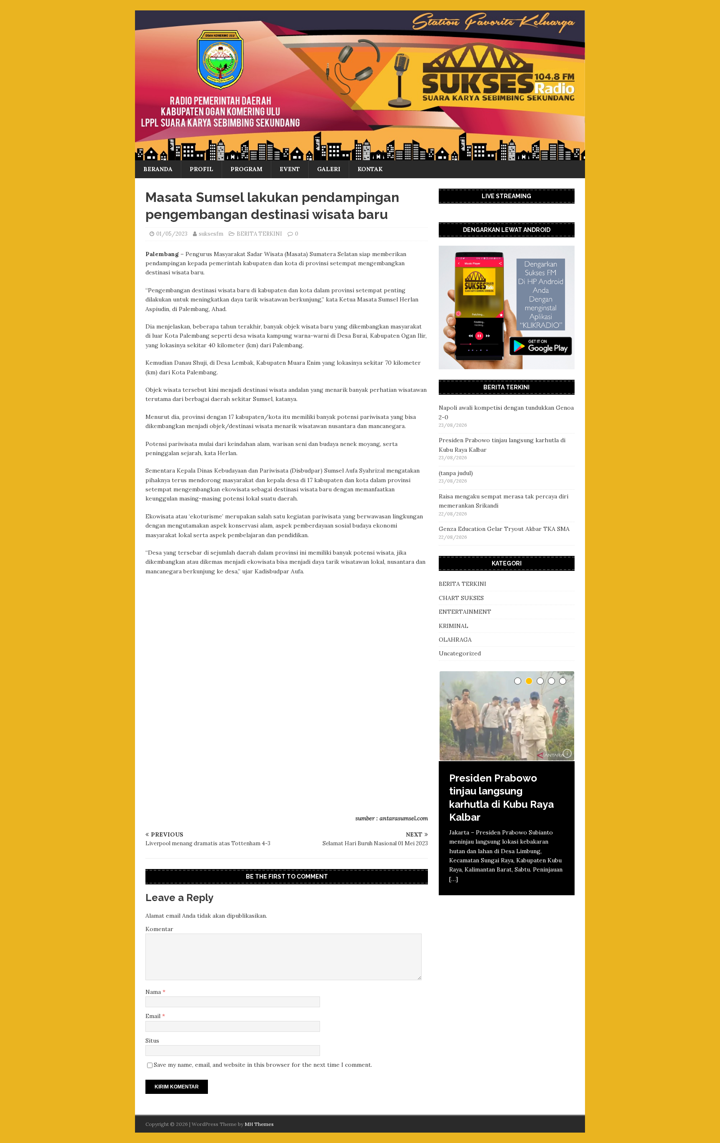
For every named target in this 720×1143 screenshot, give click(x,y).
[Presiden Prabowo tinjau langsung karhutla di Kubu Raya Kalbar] (507, 716)
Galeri (328, 169)
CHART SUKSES (461, 598)
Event (290, 169)
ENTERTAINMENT (465, 611)
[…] (453, 879)
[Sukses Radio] (360, 155)
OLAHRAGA (455, 639)
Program (246, 169)
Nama (153, 992)
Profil (201, 169)
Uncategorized (460, 653)
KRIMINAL (453, 626)
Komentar (159, 929)
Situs (152, 1040)
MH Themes (259, 1124)
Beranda (157, 169)
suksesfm (211, 233)
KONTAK (370, 169)
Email (153, 1016)
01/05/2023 (172, 233)
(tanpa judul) (456, 473)
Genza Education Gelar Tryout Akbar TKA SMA (504, 529)
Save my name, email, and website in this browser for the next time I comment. (263, 1064)
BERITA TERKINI (259, 233)
